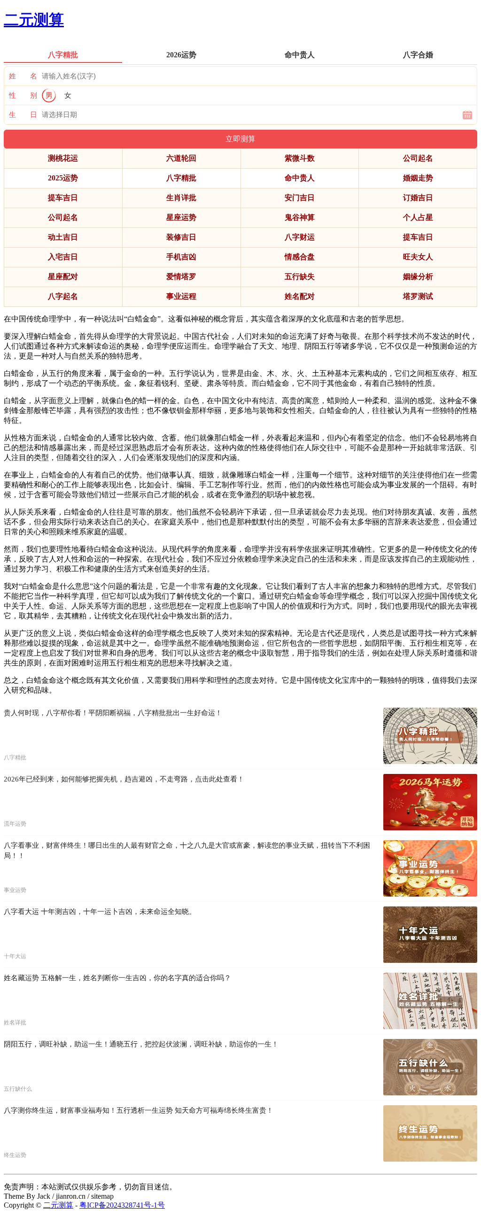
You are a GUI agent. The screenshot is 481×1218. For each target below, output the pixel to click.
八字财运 (300, 237)
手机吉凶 (181, 257)
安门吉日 (300, 198)
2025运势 (63, 178)
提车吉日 (63, 198)
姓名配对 (300, 296)
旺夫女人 (418, 257)
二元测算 (34, 19)
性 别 (23, 95)
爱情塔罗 (181, 277)
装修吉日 (181, 237)
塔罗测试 (418, 296)
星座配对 (63, 277)
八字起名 (63, 296)
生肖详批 (181, 198)
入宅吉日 (63, 257)
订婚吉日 (418, 198)
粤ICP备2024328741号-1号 (122, 1205)
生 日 (23, 114)
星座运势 (181, 217)
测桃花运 (63, 158)
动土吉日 (63, 237)
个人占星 (418, 217)
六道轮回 (181, 158)
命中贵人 (300, 178)
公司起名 (418, 158)
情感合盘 (300, 257)
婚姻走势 (418, 178)
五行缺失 (300, 277)
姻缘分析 (418, 277)
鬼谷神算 (300, 217)
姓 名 (23, 76)
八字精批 (181, 178)
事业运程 (181, 296)
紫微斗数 (300, 158)
